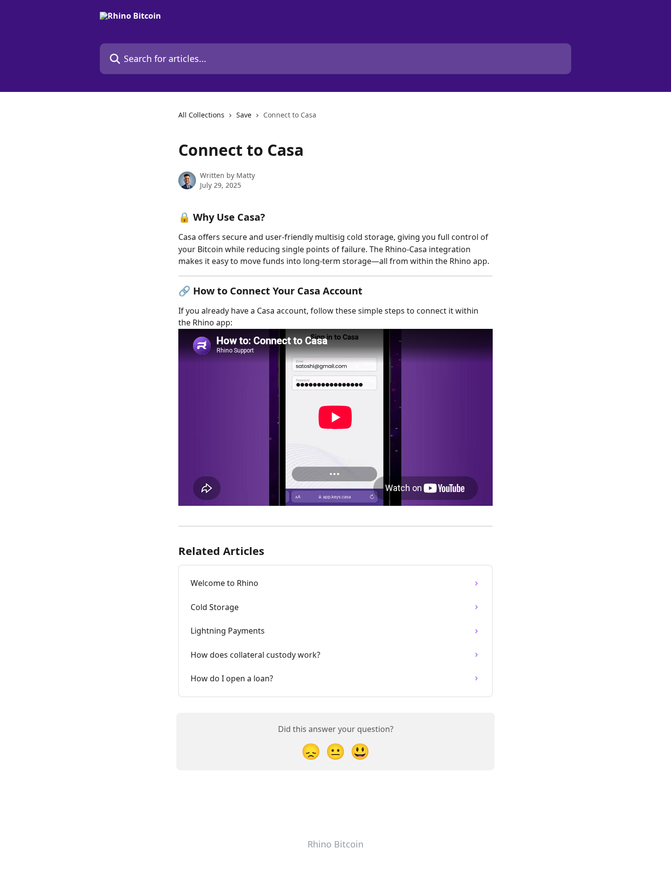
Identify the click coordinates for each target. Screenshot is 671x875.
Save (244, 114)
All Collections (201, 114)
